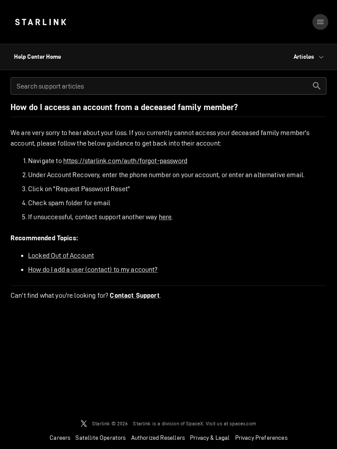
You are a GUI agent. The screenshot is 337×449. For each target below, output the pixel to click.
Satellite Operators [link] (100, 437)
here (165, 217)
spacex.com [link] (242, 423)
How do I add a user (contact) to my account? (93, 269)
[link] (40, 22)
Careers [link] (60, 437)
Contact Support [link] (134, 295)
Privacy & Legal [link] (210, 437)
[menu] (320, 22)
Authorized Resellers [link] (158, 437)
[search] (317, 86)
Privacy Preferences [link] (261, 437)
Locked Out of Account (61, 255)
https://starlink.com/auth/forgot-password (125, 160)
